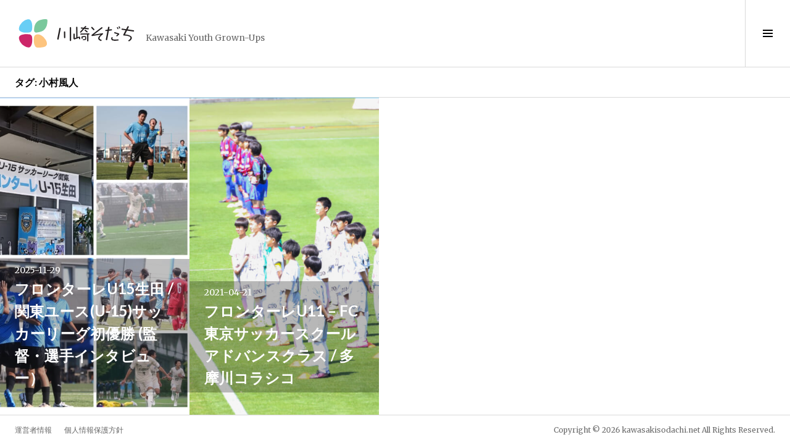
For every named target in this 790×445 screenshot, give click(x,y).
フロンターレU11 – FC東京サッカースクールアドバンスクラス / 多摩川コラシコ (281, 344)
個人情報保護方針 (93, 429)
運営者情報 (33, 429)
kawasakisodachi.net (661, 429)
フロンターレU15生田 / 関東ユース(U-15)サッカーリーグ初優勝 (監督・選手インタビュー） (94, 332)
